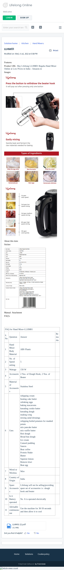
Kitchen (25, 43)
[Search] (26, 28)
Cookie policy (43, 554)
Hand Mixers (38, 43)
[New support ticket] (32, 27)
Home (16, 554)
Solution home (11, 43)
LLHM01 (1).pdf (19, 524)
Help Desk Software (26, 564)
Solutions (29, 554)
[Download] (26, 290)
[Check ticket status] (40, 27)
